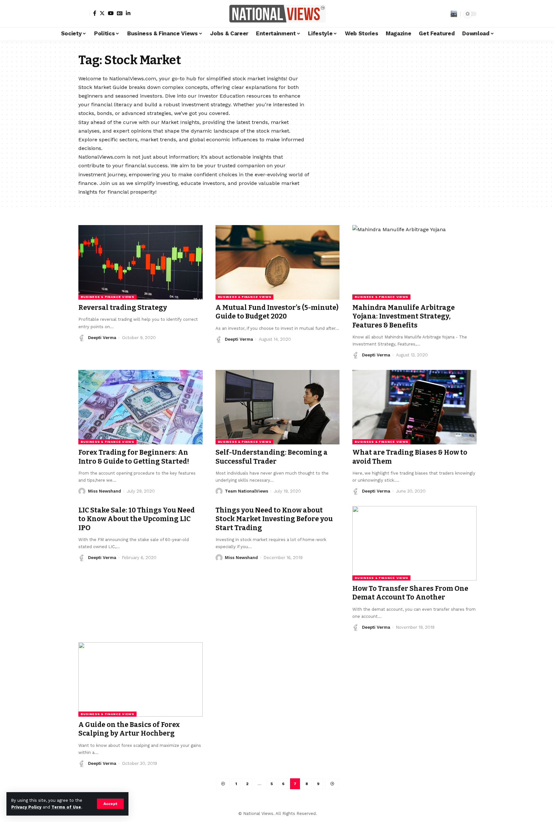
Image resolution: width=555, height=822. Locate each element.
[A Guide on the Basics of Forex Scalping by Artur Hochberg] (140, 679)
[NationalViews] (277, 13)
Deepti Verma (102, 337)
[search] (454, 14)
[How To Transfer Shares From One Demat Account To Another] (414, 543)
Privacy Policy (26, 807)
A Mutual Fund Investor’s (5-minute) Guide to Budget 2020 (277, 311)
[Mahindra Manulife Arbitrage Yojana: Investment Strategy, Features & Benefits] (414, 262)
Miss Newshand (104, 491)
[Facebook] (95, 13)
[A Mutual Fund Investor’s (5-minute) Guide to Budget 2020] (278, 262)
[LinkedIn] (128, 13)
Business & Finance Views (107, 297)
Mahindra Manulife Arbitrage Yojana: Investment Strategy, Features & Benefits (403, 316)
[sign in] (84, 14)
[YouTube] (110, 13)
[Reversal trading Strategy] (140, 262)
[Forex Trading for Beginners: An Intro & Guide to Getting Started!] (140, 407)
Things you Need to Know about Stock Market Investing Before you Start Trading (274, 519)
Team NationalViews (246, 491)
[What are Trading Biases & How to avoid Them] (414, 407)
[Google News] (119, 13)
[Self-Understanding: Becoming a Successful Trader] (278, 407)
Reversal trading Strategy (122, 307)
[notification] (444, 14)
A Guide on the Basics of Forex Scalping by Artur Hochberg (129, 729)
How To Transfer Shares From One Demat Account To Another (410, 592)
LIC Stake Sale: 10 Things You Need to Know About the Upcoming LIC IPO (136, 519)
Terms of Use (66, 807)
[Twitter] (102, 13)
